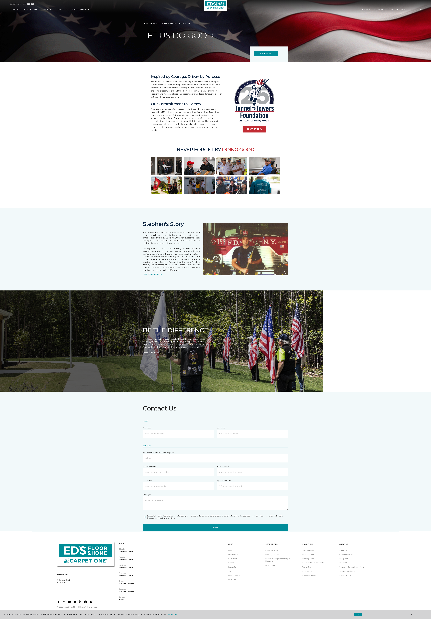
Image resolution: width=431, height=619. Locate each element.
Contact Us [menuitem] (343, 563)
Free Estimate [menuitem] (234, 575)
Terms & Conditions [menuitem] (347, 571)
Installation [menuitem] (307, 571)
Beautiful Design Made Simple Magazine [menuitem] (277, 560)
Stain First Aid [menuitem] (308, 555)
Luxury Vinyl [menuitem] (233, 555)
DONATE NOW (149, 352)
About (158, 23)
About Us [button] (62, 10)
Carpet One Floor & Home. (74, 607)
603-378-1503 (28, 4)
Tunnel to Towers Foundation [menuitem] (351, 567)
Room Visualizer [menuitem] (271, 550)
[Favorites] (416, 9)
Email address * (223, 466)
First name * (147, 428)
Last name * (221, 428)
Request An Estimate (398, 10)
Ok (358, 614)
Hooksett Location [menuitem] (81, 10)
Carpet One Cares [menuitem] (346, 555)
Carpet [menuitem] (231, 563)
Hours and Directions (372, 10)
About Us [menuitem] (343, 550)
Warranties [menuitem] (306, 567)
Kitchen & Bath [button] (31, 10)
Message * (147, 494)
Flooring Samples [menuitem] (272, 555)
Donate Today (264, 54)
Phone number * (149, 466)
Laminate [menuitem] (232, 567)
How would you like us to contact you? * (158, 452)
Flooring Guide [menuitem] (308, 559)
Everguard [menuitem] (343, 559)
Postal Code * (148, 480)
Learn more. (172, 614)
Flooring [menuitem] (231, 550)
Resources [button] (48, 10)
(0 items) (421, 10)
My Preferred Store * (225, 480)
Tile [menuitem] (229, 571)
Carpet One (147, 23)
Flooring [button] (14, 10)
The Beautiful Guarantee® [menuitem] (313, 563)
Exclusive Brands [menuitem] (309, 575)
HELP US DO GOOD (151, 274)
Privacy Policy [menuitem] (345, 575)
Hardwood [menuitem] (232, 559)
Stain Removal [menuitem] (308, 550)
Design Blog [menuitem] (270, 565)
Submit (215, 527)
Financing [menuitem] (232, 579)
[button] (412, 9)
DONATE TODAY (254, 129)
